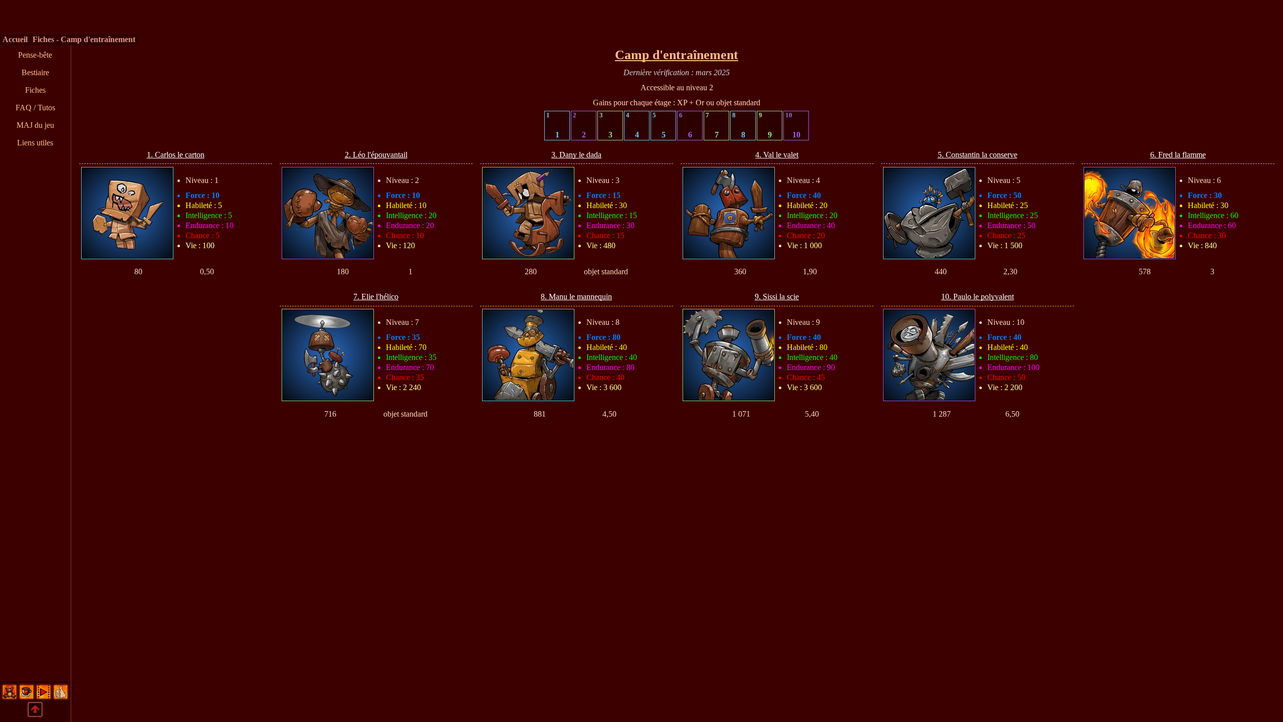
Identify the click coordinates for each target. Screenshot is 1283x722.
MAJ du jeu (35, 125)
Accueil (15, 39)
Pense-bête (35, 55)
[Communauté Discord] (9, 696)
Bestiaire (35, 72)
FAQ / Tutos (35, 107)
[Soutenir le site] (26, 696)
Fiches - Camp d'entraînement (84, 39)
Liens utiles (35, 142)
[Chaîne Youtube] (43, 696)
